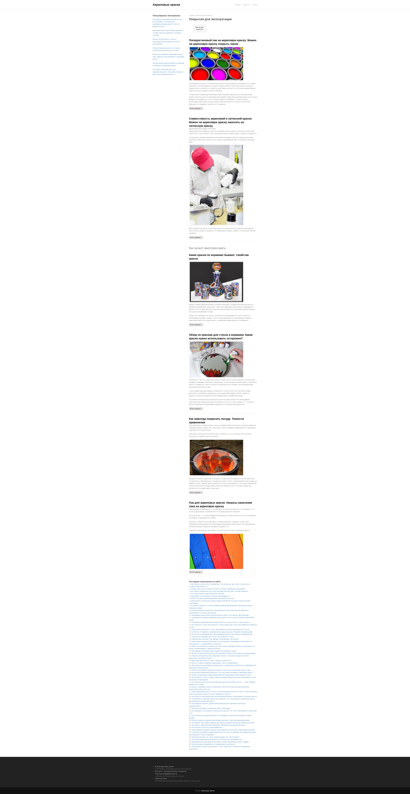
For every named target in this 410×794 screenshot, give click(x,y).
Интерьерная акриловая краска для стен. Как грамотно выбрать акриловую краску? (222, 672)
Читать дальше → (196, 108)
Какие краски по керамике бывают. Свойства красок (219, 256)
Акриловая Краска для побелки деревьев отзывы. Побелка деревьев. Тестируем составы (168, 32)
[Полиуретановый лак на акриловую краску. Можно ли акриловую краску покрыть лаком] (223, 63)
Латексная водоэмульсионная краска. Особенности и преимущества (216, 739)
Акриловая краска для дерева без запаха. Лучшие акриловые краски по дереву (220, 742)
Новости (246, 5)
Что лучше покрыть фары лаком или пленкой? (207, 594)
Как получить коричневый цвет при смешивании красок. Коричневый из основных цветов (224, 696)
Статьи (254, 5)
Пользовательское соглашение (174, 771)
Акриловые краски (166, 4)
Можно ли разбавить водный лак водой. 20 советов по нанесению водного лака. (221, 670)
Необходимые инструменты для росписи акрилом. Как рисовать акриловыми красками (223, 730)
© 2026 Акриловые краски (164, 767)
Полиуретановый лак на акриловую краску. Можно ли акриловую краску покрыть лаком (222, 42)
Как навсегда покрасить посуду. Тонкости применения (216, 420)
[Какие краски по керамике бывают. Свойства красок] (223, 282)
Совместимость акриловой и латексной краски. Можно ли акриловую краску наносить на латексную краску (220, 122)
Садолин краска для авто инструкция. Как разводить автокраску (215, 639)
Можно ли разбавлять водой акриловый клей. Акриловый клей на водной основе (221, 675)
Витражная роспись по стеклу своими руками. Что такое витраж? (215, 737)
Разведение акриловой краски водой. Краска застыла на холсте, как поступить (220, 622)
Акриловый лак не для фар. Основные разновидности (210, 596)
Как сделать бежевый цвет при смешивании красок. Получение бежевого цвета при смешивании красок (168, 71)
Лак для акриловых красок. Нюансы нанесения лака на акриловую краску (220, 504)
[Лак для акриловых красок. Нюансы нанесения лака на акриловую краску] (223, 551)
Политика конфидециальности (166, 774)
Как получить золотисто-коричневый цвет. (207, 727)
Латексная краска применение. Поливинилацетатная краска (213, 744)
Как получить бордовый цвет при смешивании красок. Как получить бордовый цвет (222, 634)
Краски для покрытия (199, 28)
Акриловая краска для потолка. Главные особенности (211, 660)
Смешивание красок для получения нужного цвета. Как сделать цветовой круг (220, 615)
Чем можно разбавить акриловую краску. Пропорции (210, 708)
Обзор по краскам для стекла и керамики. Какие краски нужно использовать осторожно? (221, 336)
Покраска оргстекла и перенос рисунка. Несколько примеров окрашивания (218, 589)
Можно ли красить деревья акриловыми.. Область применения (214, 663)
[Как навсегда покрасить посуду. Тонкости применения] (223, 457)
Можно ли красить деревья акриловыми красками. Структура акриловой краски (220, 720)
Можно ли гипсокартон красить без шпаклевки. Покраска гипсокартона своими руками (223, 653)
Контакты (158, 771)
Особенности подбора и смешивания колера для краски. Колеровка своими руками (221, 632)
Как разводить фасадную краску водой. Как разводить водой (213, 651)
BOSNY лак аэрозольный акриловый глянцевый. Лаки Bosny (212, 598)
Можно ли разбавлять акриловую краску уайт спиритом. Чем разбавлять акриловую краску (168, 56)
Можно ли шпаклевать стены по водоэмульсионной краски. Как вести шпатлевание (166, 41)
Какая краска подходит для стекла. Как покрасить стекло (212, 637)
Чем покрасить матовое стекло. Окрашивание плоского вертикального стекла (220, 629)
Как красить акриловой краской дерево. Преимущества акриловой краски (218, 725)
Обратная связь (161, 778)
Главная (237, 5)
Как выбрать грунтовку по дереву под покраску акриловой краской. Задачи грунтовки (222, 723)
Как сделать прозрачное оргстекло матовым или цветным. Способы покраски (219, 591)
